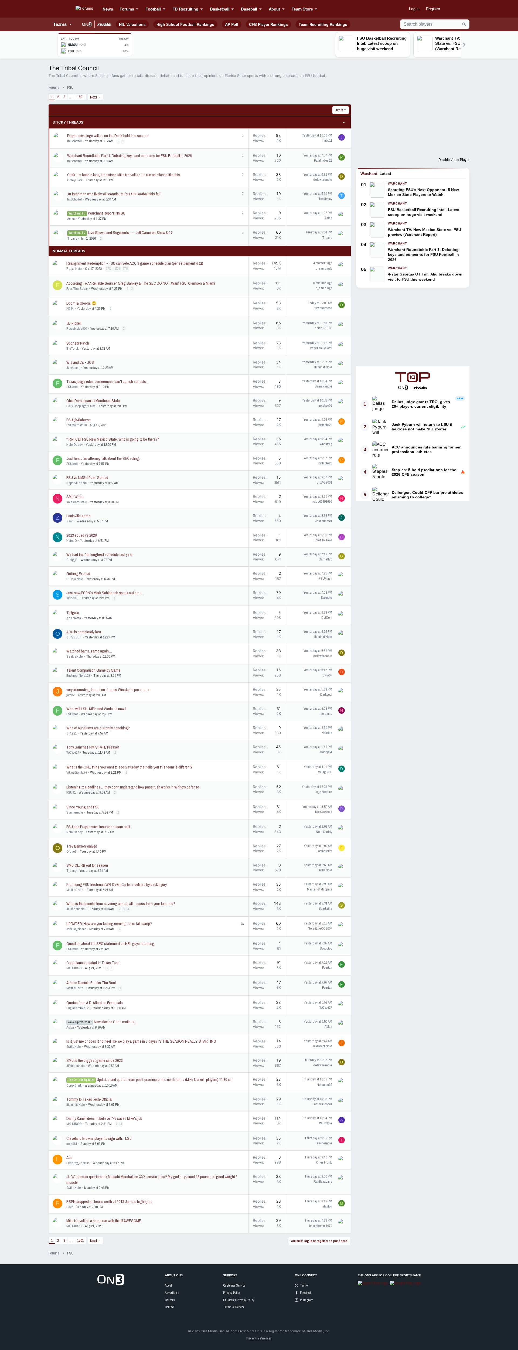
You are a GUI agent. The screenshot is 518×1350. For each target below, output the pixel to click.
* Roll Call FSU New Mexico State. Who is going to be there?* (112, 439)
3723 (117, 269)
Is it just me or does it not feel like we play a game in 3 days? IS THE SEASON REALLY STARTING (141, 1041)
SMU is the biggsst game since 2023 (94, 1060)
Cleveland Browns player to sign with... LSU (99, 1138)
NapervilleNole (76, 483)
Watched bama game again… (89, 651)
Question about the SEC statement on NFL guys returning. (110, 943)
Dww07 (327, 675)
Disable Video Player (454, 159)
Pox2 (69, 1207)
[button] (138, 8)
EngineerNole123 (78, 675)
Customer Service (234, 1285)
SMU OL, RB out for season (87, 865)
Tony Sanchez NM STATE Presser (92, 747)
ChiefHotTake (322, 540)
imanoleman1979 (320, 1225)
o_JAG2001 (324, 482)
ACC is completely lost (83, 632)
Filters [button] (339, 110)
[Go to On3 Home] (110, 1284)
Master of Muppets (319, 889)
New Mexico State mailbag (114, 1022)
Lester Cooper (322, 1104)
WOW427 (72, 752)
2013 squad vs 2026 (81, 535)
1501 (80, 96)
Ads (69, 1157)
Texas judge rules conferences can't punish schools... (107, 381)
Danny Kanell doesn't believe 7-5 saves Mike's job (104, 1118)
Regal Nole (74, 268)
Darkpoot (326, 694)
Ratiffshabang (323, 1181)
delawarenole (322, 179)
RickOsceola (323, 812)
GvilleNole (325, 870)
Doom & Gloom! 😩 (81, 303)
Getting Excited (78, 573)
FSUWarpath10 (76, 425)
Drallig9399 (324, 772)
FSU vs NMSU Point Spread (87, 477)
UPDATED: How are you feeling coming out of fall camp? (109, 923)
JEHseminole (75, 909)
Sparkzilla (325, 908)
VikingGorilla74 (76, 772)
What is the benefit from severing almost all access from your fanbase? (120, 903)
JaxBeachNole (322, 1046)
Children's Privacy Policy (238, 1300)
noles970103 (323, 328)
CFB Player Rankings (268, 24)
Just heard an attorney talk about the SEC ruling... (103, 458)
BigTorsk (72, 348)
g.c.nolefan (73, 618)
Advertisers (172, 1293)
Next (93, 97)
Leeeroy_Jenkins (78, 1163)
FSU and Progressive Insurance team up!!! (98, 826)
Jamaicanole (323, 386)
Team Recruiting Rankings (323, 24)
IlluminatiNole (322, 367)
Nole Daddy (74, 444)
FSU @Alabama (78, 420)
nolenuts (326, 713)
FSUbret (72, 387)
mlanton (327, 1206)
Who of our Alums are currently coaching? (98, 728)
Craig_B (71, 559)
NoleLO (71, 540)
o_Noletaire (324, 792)
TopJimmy (325, 198)
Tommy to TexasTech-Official (89, 1099)
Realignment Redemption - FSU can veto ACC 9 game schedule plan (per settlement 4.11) (134, 263)
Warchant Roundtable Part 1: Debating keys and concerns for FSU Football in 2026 (129, 155)
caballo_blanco (76, 929)
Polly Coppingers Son (81, 406)
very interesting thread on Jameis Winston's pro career (107, 689)
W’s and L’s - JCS (80, 362)
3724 (125, 269)
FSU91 (71, 792)
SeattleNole (74, 656)
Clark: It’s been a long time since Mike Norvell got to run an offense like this (123, 175)
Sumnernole (74, 812)
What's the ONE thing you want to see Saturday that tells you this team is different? (129, 767)
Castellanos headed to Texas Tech (93, 962)
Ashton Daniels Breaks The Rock (91, 982)
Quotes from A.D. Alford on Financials (94, 1002)
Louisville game (78, 516)
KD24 (70, 308)
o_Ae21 (71, 733)
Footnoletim (324, 851)
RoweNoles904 (76, 328)
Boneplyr (326, 752)
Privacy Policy (231, 1293)
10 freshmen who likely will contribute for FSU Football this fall (113, 194)
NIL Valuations (132, 24)
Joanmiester (323, 521)
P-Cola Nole (74, 579)
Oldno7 (71, 851)
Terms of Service (233, 1307)
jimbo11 (327, 140)
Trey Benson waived (81, 846)
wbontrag (326, 444)
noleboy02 (325, 405)
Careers (170, 1300)
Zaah (69, 521)
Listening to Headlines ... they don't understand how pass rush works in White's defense (132, 787)
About (168, 1285)
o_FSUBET (74, 637)
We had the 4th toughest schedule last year (99, 554)
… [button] (71, 96)
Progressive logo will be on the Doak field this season (107, 135)
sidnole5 (72, 598)
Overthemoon (323, 308)
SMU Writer (75, 496)
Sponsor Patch (77, 343)
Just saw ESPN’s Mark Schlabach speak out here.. (104, 593)
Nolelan (327, 732)
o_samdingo (324, 268)
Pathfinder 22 (323, 160)
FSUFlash (325, 578)
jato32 (70, 695)
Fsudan (327, 967)
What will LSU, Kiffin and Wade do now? (96, 709)
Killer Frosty (324, 1162)
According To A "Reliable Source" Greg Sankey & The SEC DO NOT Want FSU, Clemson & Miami (140, 283)
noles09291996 (76, 502)
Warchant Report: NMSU (106, 213)
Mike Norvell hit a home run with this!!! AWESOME (103, 1220)
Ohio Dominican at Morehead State (93, 400)
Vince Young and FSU (83, 807)
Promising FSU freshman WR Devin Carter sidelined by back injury (116, 884)
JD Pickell (73, 323)
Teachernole (323, 1143)
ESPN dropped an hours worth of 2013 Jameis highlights (109, 1201)
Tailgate (72, 613)
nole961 (71, 1143)
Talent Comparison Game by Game (93, 670)
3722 (108, 269)
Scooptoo (326, 948)
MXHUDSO (74, 968)
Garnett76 (325, 559)
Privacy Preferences (259, 1338)
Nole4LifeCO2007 (320, 928)
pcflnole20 (325, 425)
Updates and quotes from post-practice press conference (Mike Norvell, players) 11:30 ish (165, 1079)
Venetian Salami (321, 348)
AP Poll (231, 24)
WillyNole (325, 1123)
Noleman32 (324, 1084)
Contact (169, 1307)
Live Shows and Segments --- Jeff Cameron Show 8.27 (130, 232)
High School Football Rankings (185, 24)
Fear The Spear (77, 288)
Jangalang (73, 367)
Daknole (326, 597)
